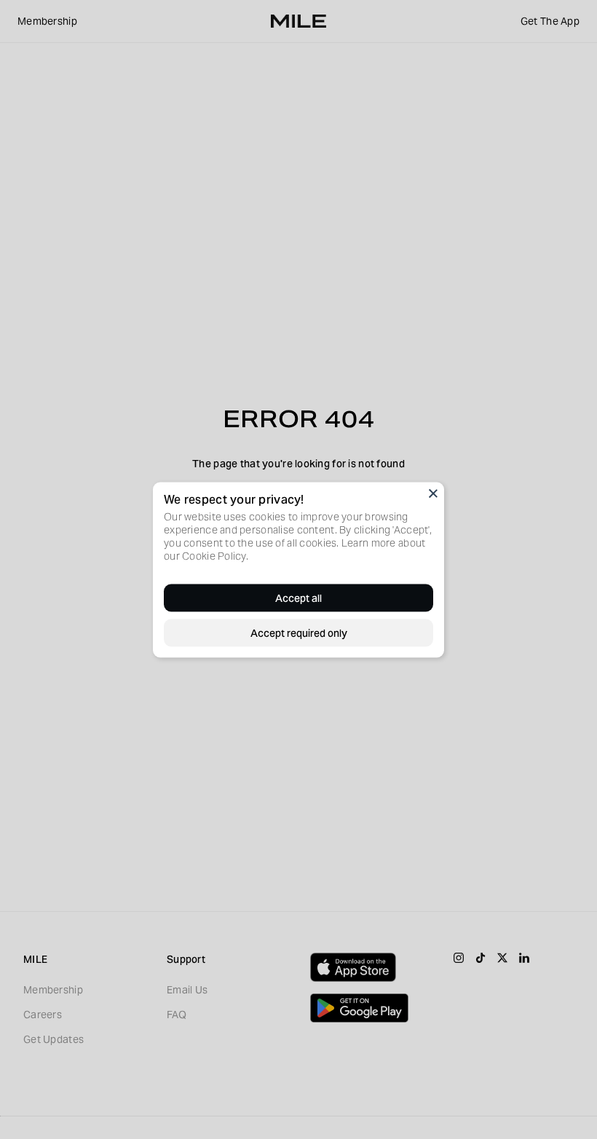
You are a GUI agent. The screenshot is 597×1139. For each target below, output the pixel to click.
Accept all (298, 597)
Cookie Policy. (215, 555)
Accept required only (298, 632)
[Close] (433, 493)
